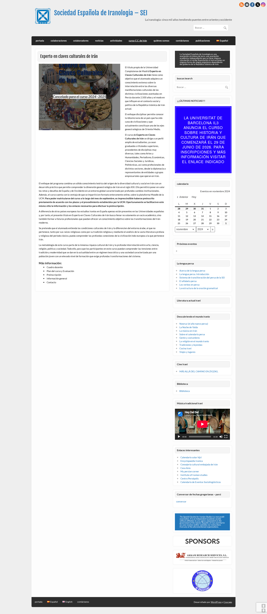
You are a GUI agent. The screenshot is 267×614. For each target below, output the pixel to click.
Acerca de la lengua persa (192, 270)
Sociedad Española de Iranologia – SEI (100, 13)
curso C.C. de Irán (138, 40)
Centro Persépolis (189, 478)
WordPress (216, 602)
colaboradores (81, 40)
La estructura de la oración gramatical (198, 288)
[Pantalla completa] (225, 436)
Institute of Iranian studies (194, 475)
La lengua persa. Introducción (194, 274)
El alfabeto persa (188, 281)
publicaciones (203, 40)
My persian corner (189, 471)
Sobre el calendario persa (192, 334)
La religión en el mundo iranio (194, 341)
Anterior (183, 197)
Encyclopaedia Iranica (191, 460)
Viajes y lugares (187, 352)
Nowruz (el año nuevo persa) (193, 323)
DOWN (263, 610)
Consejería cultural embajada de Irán (199, 464)
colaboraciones (59, 40)
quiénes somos (161, 40)
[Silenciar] (220, 436)
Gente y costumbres (189, 337)
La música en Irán (188, 330)
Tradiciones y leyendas (190, 344)
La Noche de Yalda (188, 327)
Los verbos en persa (189, 284)
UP (263, 606)
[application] (202, 424)
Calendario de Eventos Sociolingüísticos (200, 482)
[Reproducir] (178, 436)
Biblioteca (184, 391)
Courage (228, 602)
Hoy (194, 197)
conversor (181, 501)
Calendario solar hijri (191, 457)
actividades (116, 40)
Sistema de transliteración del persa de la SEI (202, 277)
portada (40, 40)
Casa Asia (185, 468)
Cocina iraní (185, 348)
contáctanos (182, 40)
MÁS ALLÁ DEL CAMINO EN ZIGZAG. (198, 371)
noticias (99, 40)
